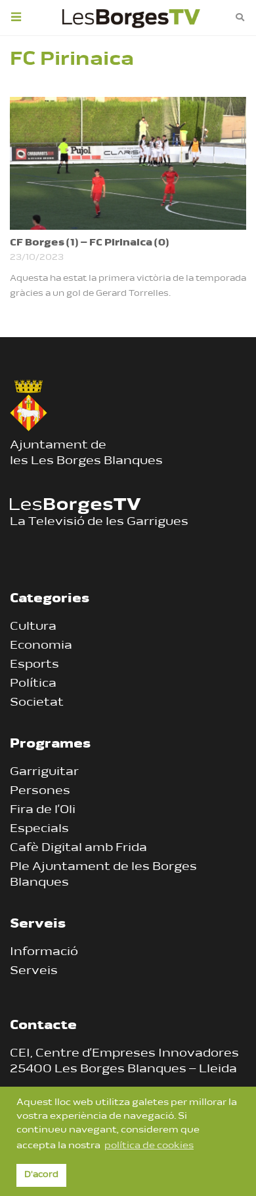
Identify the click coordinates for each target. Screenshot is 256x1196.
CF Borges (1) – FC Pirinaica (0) (89, 243)
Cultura (33, 627)
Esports (34, 665)
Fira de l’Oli (42, 810)
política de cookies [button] (149, 1146)
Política (33, 684)
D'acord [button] (41, 1175)
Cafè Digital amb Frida (78, 848)
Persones (40, 791)
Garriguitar (44, 772)
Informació (44, 952)
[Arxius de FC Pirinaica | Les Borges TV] (131, 16)
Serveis (34, 971)
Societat (37, 703)
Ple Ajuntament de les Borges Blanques (103, 875)
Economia (41, 646)
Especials (39, 829)
